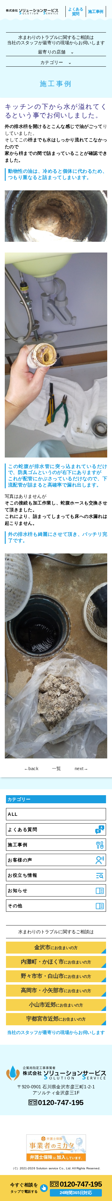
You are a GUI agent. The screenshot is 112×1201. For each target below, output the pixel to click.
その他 (15, 905)
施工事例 (95, 11)
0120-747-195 (81, 1184)
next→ (81, 768)
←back (31, 768)
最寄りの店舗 (56, 51)
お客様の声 (20, 859)
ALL (13, 814)
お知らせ (17, 890)
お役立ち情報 (22, 875)
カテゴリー (56, 62)
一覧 (56, 768)
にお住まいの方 (55, 947)
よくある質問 (75, 11)
